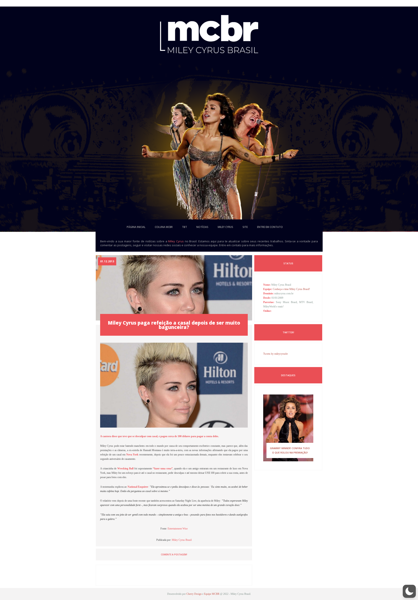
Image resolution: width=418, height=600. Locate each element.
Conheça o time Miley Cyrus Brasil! (291, 289)
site (245, 227)
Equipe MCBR (211, 593)
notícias (202, 227)
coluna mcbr (164, 227)
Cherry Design (194, 593)
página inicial (136, 227)
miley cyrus (225, 227)
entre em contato (270, 227)
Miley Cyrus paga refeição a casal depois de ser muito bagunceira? (174, 324)
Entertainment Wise (178, 528)
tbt (184, 227)
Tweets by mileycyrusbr (275, 353)
